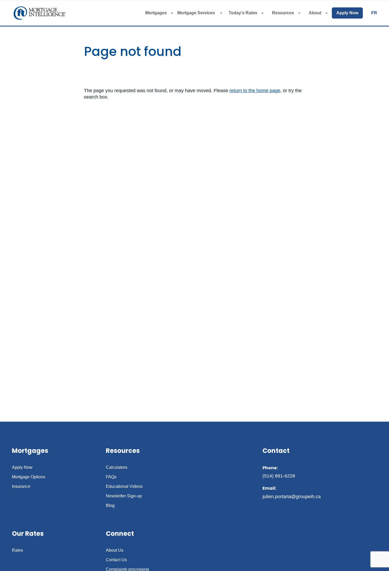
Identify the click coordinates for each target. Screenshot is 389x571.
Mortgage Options (28, 477)
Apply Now (347, 13)
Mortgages (156, 13)
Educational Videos (124, 486)
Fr (374, 13)
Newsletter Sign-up (124, 496)
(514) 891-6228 (279, 476)
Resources (283, 13)
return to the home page (254, 90)
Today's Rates (243, 13)
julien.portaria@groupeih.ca (292, 496)
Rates (17, 550)
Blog (110, 505)
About (315, 13)
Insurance (21, 486)
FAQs (111, 477)
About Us (114, 550)
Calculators (116, 467)
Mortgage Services (196, 13)
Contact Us (116, 560)
